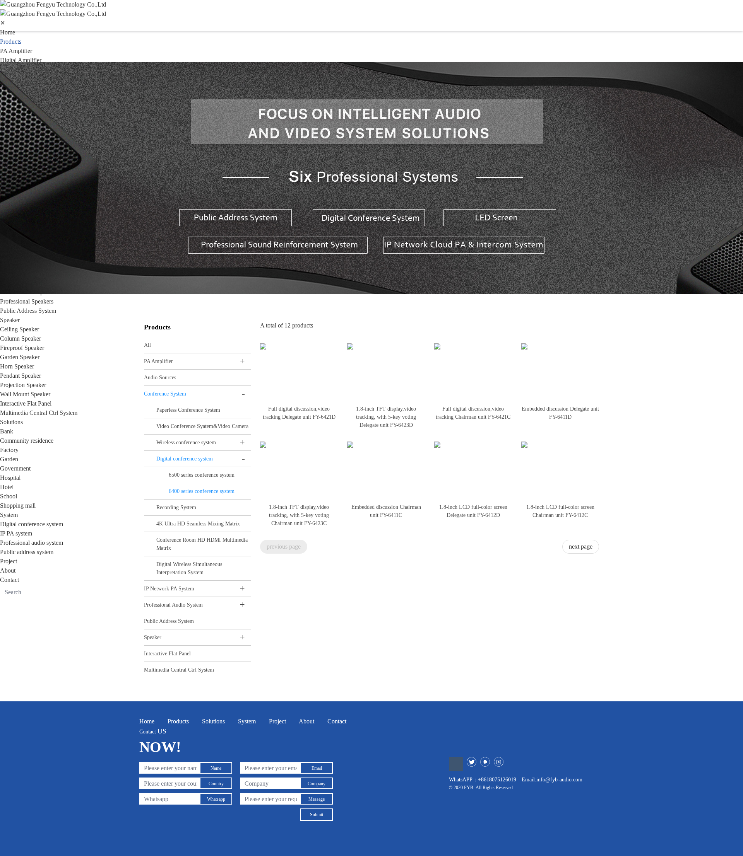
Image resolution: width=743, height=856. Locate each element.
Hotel (7, 487)
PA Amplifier (16, 51)
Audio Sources (160, 377)
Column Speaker (20, 338)
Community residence (26, 440)
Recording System (176, 507)
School (8, 496)
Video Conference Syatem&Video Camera (202, 426)
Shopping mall (18, 505)
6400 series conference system (202, 491)
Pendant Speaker (20, 375)
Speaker (10, 320)
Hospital (10, 477)
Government (15, 468)
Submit (316, 814)
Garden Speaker (19, 357)
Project (8, 561)
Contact (9, 579)
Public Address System (28, 310)
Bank (6, 431)
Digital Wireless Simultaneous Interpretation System (189, 568)
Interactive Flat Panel (25, 403)
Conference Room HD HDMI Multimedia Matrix (202, 544)
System (9, 515)
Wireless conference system (186, 442)
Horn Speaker (17, 366)
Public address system (26, 552)
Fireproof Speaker (22, 347)
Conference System (165, 394)
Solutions (11, 422)
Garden (9, 459)
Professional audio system (31, 542)
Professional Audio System (173, 605)
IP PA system (16, 533)
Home (7, 32)
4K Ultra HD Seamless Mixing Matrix (198, 524)
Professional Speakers (26, 301)
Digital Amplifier (20, 60)
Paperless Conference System (188, 410)
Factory (9, 450)
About (7, 570)
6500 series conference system (202, 475)
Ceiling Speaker (19, 329)
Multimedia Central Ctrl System (38, 412)
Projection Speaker (23, 385)
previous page (284, 546)
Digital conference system (31, 524)
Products (10, 41)
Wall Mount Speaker (25, 394)
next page (580, 546)
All (147, 345)
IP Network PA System (169, 589)
